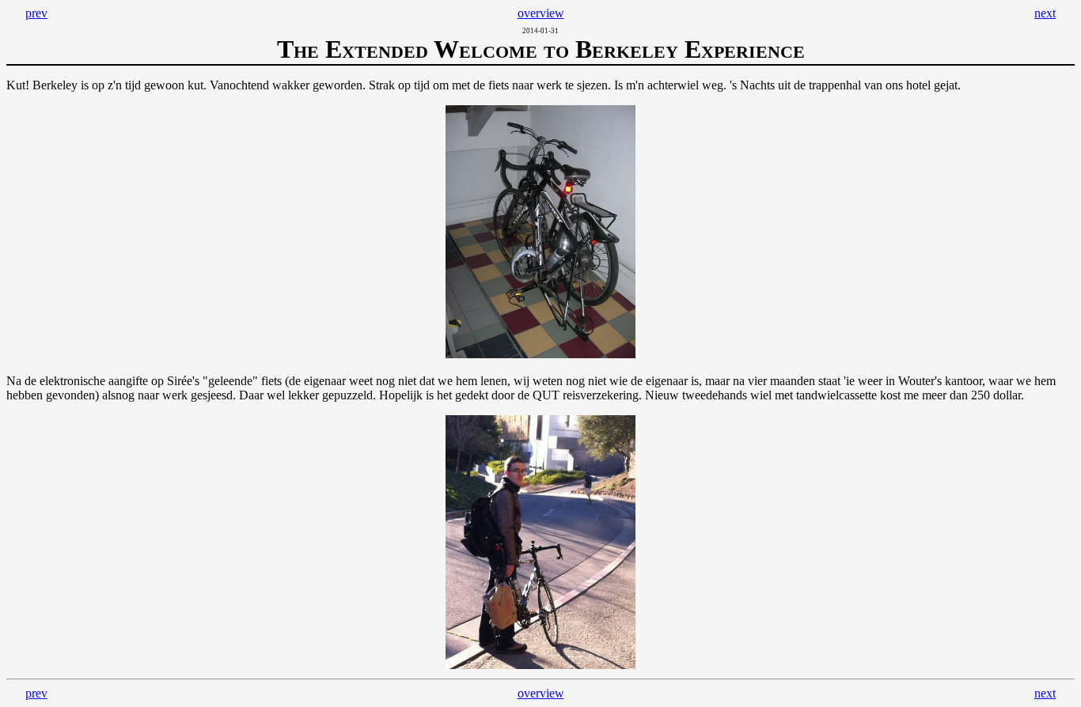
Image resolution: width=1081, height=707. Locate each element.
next (1045, 13)
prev (36, 13)
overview (541, 13)
